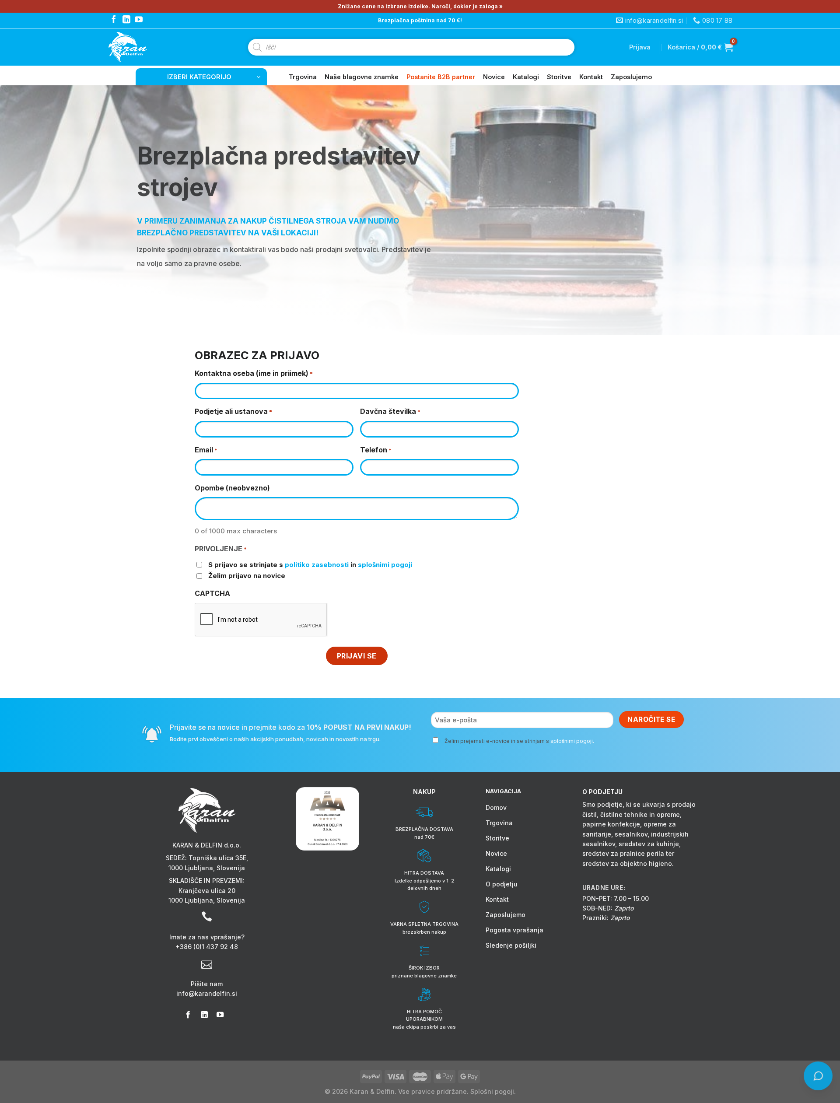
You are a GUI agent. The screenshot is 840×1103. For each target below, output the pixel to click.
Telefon (376, 449)
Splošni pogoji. (493, 1091)
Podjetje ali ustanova (233, 411)
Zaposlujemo (631, 77)
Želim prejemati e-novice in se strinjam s (519, 741)
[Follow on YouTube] (139, 20)
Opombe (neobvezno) (232, 487)
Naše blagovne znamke (362, 77)
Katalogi (526, 77)
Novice (494, 77)
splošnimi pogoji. (572, 741)
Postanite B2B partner (440, 77)
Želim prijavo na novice (246, 575)
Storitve (559, 77)
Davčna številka (390, 411)
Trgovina (303, 77)
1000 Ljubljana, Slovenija (206, 868)
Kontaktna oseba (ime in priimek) (254, 373)
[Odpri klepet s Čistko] (818, 1076)
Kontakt (591, 77)
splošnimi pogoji (385, 564)
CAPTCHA (212, 593)
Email (206, 449)
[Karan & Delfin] (143, 47)
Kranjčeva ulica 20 (206, 890)
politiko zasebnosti (317, 564)
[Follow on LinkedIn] (126, 20)
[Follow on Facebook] (114, 20)
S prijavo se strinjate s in (310, 564)
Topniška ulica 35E (217, 857)
